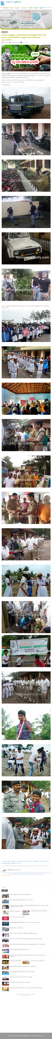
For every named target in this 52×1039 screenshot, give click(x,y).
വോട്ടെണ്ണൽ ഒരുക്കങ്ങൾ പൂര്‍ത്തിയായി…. (39, 910)
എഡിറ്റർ (41, 8)
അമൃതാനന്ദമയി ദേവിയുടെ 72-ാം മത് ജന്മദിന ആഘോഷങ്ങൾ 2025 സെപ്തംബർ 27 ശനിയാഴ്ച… (27, 956)
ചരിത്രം (11, 8)
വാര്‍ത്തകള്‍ (4, 32)
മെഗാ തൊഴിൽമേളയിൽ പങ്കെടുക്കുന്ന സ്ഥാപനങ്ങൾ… (21, 900)
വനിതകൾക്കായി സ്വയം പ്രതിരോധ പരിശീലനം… (20, 982)
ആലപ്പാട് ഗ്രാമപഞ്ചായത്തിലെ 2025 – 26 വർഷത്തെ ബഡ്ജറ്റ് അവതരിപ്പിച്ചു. (26, 987)
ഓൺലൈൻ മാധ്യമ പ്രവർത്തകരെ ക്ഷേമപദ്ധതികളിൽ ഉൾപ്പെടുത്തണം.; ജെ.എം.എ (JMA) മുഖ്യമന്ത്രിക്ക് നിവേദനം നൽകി (29, 906)
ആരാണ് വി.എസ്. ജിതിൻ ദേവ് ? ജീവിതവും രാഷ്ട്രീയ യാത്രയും (23, 933)
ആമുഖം (36, 8)
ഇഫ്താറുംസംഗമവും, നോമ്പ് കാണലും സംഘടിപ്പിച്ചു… (21, 977)
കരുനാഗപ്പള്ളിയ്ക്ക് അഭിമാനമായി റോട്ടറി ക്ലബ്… (20, 894)
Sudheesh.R (41, 1035)
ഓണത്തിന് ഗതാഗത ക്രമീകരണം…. (37, 960)
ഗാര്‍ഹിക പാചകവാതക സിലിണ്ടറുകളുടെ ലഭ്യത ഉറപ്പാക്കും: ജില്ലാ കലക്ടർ (26, 938)
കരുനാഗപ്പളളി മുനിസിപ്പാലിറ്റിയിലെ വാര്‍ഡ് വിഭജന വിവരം (22, 971)
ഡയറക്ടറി (23, 8)
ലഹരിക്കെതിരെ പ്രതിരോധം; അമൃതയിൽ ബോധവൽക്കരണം (23, 966)
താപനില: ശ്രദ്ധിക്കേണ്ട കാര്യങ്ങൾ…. (17, 917)
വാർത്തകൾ (5, 8)
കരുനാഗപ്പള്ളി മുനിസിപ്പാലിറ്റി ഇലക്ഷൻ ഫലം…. (20, 949)
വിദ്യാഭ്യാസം (17, 8)
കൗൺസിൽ (30, 8)
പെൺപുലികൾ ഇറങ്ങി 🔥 (15, 960)
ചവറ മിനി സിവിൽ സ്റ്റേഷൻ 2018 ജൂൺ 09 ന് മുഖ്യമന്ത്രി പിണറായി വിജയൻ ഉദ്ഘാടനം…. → (26, 866)
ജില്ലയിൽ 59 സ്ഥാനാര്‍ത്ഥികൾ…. (17, 927)
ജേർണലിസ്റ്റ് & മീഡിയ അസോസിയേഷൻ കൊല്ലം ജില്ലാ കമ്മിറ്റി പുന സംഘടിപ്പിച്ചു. (27, 944)
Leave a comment (25, 42)
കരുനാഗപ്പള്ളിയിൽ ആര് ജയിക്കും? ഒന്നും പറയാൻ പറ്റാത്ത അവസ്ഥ (25, 922)
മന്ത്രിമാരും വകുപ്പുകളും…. (15, 911)
